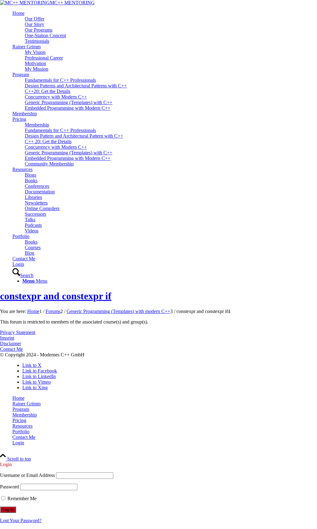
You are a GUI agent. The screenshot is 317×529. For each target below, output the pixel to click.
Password (9, 486)
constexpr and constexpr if (55, 296)
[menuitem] (164, 27)
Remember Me (21, 498)
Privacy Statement (17, 332)
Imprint (7, 338)
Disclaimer (10, 343)
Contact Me (11, 349)
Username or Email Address (27, 475)
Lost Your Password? (20, 520)
